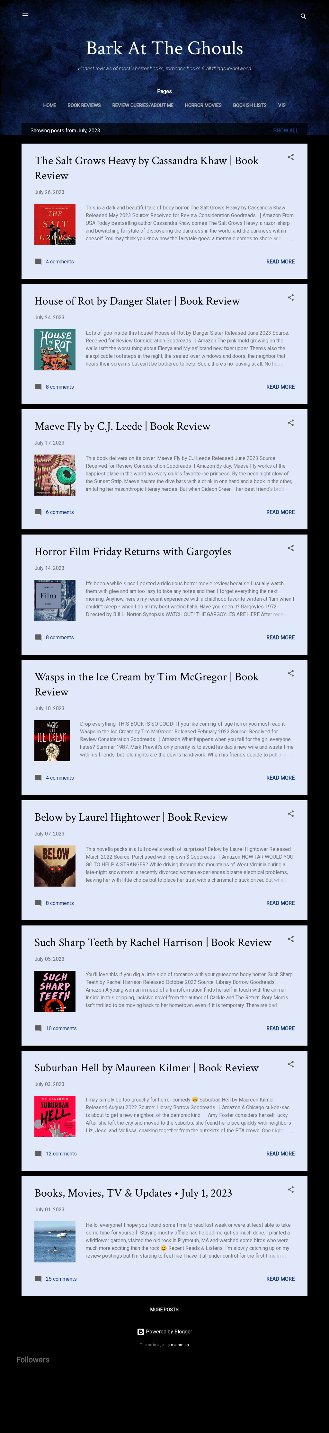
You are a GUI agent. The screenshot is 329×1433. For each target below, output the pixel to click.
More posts (164, 1309)
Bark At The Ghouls (164, 48)
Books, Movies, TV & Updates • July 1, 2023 (133, 1193)
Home (49, 105)
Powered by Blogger (168, 1332)
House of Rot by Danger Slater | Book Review (137, 301)
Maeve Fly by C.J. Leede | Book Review (122, 426)
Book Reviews (84, 105)
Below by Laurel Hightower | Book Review (131, 817)
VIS (282, 105)
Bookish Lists (250, 105)
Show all (285, 131)
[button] (291, 158)
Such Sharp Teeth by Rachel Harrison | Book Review (152, 942)
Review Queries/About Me (142, 105)
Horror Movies (203, 105)
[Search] (303, 17)
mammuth (180, 1345)
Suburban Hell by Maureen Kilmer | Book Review (146, 1067)
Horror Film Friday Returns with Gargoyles (132, 551)
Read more (280, 262)
